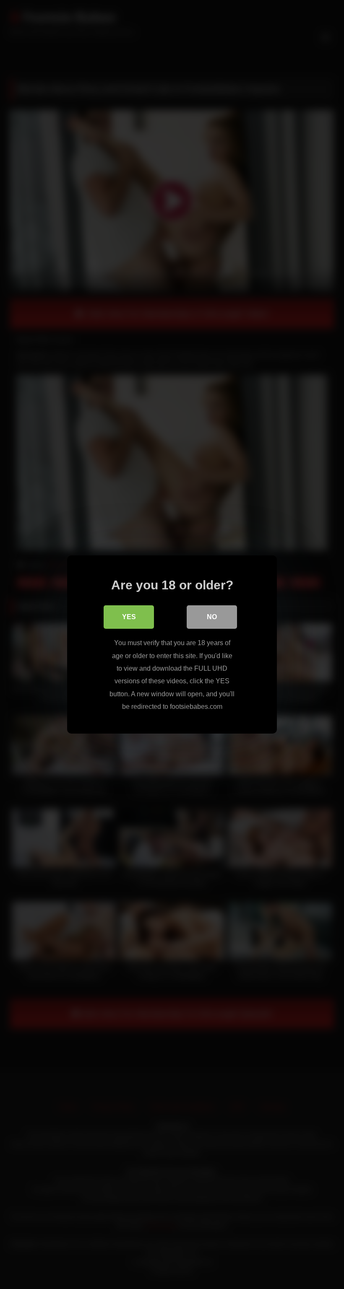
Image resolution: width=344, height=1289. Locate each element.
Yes (129, 616)
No (212, 616)
